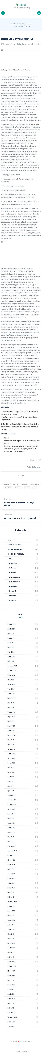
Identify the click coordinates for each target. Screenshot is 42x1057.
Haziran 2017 (12, 966)
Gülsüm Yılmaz (10, 44)
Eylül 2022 (11, 744)
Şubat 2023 (11, 726)
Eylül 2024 (11, 661)
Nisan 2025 (11, 643)
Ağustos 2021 (12, 795)
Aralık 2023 (11, 694)
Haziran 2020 (12, 855)
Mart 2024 (11, 680)
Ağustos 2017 (12, 962)
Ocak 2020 (11, 878)
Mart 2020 (11, 869)
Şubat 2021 (11, 823)
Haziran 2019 (12, 906)
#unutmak (18, 488)
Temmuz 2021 (12, 800)
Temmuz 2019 (12, 902)
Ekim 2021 (11, 786)
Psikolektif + (12, 572)
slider (35, 488)
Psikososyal (12, 591)
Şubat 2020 (11, 874)
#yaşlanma (27, 488)
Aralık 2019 (11, 883)
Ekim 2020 (11, 837)
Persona (10, 559)
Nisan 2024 (11, 675)
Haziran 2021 (12, 805)
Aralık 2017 (11, 948)
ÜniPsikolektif (12, 600)
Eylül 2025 (11, 633)
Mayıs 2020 (11, 860)
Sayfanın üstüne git (22, 1051)
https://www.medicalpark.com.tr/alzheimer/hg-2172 (22, 441)
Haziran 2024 (12, 670)
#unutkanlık (8, 488)
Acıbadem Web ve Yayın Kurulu (13, 412)
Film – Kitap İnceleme (15, 549)
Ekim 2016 (11, 1003)
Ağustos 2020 (12, 846)
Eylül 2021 (11, 791)
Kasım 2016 (11, 999)
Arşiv (9, 540)
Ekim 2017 (11, 952)
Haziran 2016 (12, 1022)
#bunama (15, 484)
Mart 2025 (11, 647)
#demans (24, 484)
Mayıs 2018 (11, 943)
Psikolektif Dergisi (14, 582)
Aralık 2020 (11, 828)
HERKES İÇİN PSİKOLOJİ (16, 554)
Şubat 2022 (11, 772)
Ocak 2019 (11, 925)
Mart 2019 (11, 915)
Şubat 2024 (11, 684)
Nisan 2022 (11, 763)
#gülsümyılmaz (34, 484)
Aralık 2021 (11, 777)
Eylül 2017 (11, 957)
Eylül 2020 (11, 841)
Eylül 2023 (11, 707)
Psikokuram (12, 568)
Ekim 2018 (11, 934)
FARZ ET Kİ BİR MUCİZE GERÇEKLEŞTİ (20, 518)
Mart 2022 (11, 768)
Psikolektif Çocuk (14, 577)
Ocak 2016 (11, 1026)
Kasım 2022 (11, 735)
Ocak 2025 (11, 652)
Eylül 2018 (11, 939)
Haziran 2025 (12, 638)
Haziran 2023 (12, 712)
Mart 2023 (11, 721)
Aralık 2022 (11, 731)
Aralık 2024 (11, 657)
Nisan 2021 (11, 814)
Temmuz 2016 (12, 1017)
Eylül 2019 (11, 897)
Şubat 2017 (11, 985)
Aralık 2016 (11, 994)
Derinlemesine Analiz (15, 545)
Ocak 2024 (11, 689)
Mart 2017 (11, 980)
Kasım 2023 (11, 698)
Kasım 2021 (11, 781)
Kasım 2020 (11, 832)
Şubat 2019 (11, 920)
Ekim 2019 (11, 892)
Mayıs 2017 (11, 971)
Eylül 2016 (11, 1008)
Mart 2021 (11, 818)
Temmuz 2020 (12, 851)
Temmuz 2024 (12, 666)
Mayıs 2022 (11, 758)
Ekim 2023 (11, 703)
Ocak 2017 (11, 989)
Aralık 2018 (11, 929)
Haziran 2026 (12, 624)
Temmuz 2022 (12, 749)
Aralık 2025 (11, 629)
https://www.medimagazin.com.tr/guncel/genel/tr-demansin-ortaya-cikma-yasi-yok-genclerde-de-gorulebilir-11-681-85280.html (21, 448)
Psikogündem (12, 563)
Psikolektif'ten (12, 586)
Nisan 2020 (11, 865)
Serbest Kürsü (21, 44)
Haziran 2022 (12, 754)
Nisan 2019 (11, 911)
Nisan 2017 (11, 975)
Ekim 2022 (11, 740)
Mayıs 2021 (11, 809)
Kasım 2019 (11, 888)
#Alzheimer (6, 484)
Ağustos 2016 (12, 1012)
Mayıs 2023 (11, 717)
